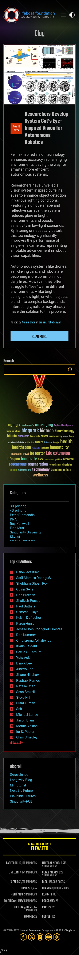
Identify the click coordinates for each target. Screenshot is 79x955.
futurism (48, 442)
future (39, 442)
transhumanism (61, 470)
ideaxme (45, 448)
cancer (44, 436)
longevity (29, 459)
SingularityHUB (21, 801)
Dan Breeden (25, 595)
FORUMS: (29, 917)
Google (56, 442)
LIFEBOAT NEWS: (51, 863)
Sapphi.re (70, 930)
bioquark (30, 431)
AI (20, 425)
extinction (29, 442)
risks (59, 465)
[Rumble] (57, 937)
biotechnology (64, 431)
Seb (19, 709)
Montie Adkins (26, 726)
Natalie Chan (29, 322)
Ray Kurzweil (19, 524)
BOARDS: (47, 888)
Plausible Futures (23, 796)
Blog (40, 34)
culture (65, 436)
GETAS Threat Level (39, 847)
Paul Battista (25, 606)
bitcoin (12, 436)
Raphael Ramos (28, 681)
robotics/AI (54, 322)
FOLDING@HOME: (13, 901)
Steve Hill (23, 697)
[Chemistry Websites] (39, 395)
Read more (39, 336)
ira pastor (37, 453)
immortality (59, 447)
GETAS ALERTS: (50, 872)
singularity (67, 465)
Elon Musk (17, 528)
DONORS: (25, 888)
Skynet (15, 537)
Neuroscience (49, 460)
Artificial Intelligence (63, 425)
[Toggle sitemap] (63, 15)
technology (41, 469)
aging (13, 425)
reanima (68, 459)
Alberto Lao (24, 669)
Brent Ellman (25, 703)
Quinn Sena (24, 589)
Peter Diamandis (22, 515)
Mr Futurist (18, 785)
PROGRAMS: (48, 901)
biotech (47, 431)
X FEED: (15, 882)
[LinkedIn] (40, 937)
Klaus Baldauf (26, 646)
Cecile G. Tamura (29, 652)
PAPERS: (46, 907)
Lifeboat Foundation (30, 930)
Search (70, 370)
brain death (35, 436)
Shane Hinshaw (28, 675)
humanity (36, 448)
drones (43, 322)
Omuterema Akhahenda (33, 640)
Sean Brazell (25, 692)
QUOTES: (46, 917)
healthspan (21, 447)
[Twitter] (31, 937)
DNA (13, 519)
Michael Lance (27, 715)
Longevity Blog (21, 780)
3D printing (18, 506)
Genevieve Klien (28, 572)
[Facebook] (23, 937)
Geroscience (19, 775)
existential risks (16, 442)
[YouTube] (48, 937)
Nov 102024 (16, 128)
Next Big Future (21, 791)
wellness (40, 475)
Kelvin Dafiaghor (28, 618)
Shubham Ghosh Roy (32, 583)
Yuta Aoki (23, 658)
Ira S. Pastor (25, 732)
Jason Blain (25, 720)
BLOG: (45, 882)
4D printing (18, 511)
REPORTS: (47, 894)
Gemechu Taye (27, 612)
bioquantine (13, 431)
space (13, 470)
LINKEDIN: (14, 872)
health (66, 442)
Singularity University (25, 532)
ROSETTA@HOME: (23, 907)
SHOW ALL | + (16, 743)
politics (58, 459)
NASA (41, 459)
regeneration (38, 464)
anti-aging (44, 425)
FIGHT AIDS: (17, 894)
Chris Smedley (26, 737)
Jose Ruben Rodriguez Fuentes (39, 629)
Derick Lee (24, 663)
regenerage (18, 464)
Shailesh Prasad (28, 601)
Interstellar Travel (20, 454)
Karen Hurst (25, 623)
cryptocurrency (55, 436)
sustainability (24, 470)
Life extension (58, 453)
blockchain (23, 436)
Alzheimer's (28, 425)
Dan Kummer (26, 635)
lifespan (13, 459)
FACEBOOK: (12, 863)
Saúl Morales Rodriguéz (34, 578)
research (52, 465)
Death (71, 436)
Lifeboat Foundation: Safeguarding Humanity (29, 14)
